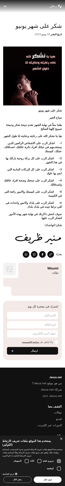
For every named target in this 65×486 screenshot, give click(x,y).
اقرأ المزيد (6, 455)
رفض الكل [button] (17, 479)
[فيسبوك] (42, 254)
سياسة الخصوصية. (30, 342)
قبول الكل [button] (48, 479)
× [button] (61, 439)
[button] (32, 473)
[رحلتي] (56, 6)
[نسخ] (50, 254)
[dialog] (32, 461)
